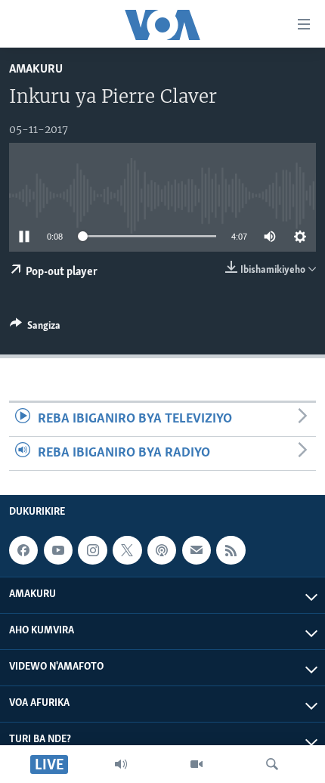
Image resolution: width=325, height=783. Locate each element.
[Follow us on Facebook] (23, 550)
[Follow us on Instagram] (92, 550)
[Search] (272, 764)
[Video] (196, 764)
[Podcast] (161, 550)
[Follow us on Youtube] (58, 550)
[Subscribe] (196, 550)
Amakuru (36, 69)
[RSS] (230, 550)
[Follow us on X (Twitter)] (127, 550)
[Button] (35, 328)
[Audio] (121, 764)
